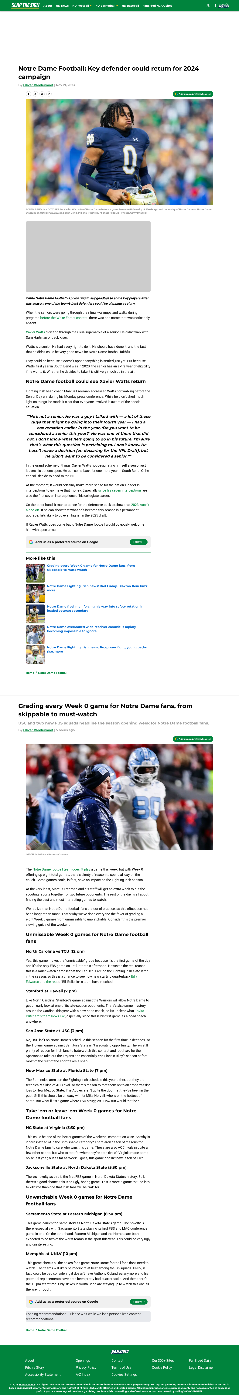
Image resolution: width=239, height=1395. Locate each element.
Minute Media (27, 1384)
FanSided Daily (200, 1360)
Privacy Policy (86, 1367)
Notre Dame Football (52, 673)
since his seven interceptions (120, 490)
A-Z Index (83, 1374)
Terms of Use (121, 1367)
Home (30, 673)
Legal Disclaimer (201, 1367)
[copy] (49, 93)
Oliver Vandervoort (38, 85)
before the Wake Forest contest (63, 318)
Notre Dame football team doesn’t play (61, 869)
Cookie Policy (162, 1367)
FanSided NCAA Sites (157, 5)
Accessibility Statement (43, 1374)
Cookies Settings (124, 1374)
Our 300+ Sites (163, 1360)
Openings (83, 1360)
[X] (208, 5)
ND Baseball (130, 5)
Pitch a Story (34, 1367)
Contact (117, 1360)
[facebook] (215, 5)
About (47, 5)
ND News (62, 5)
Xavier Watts (35, 332)
